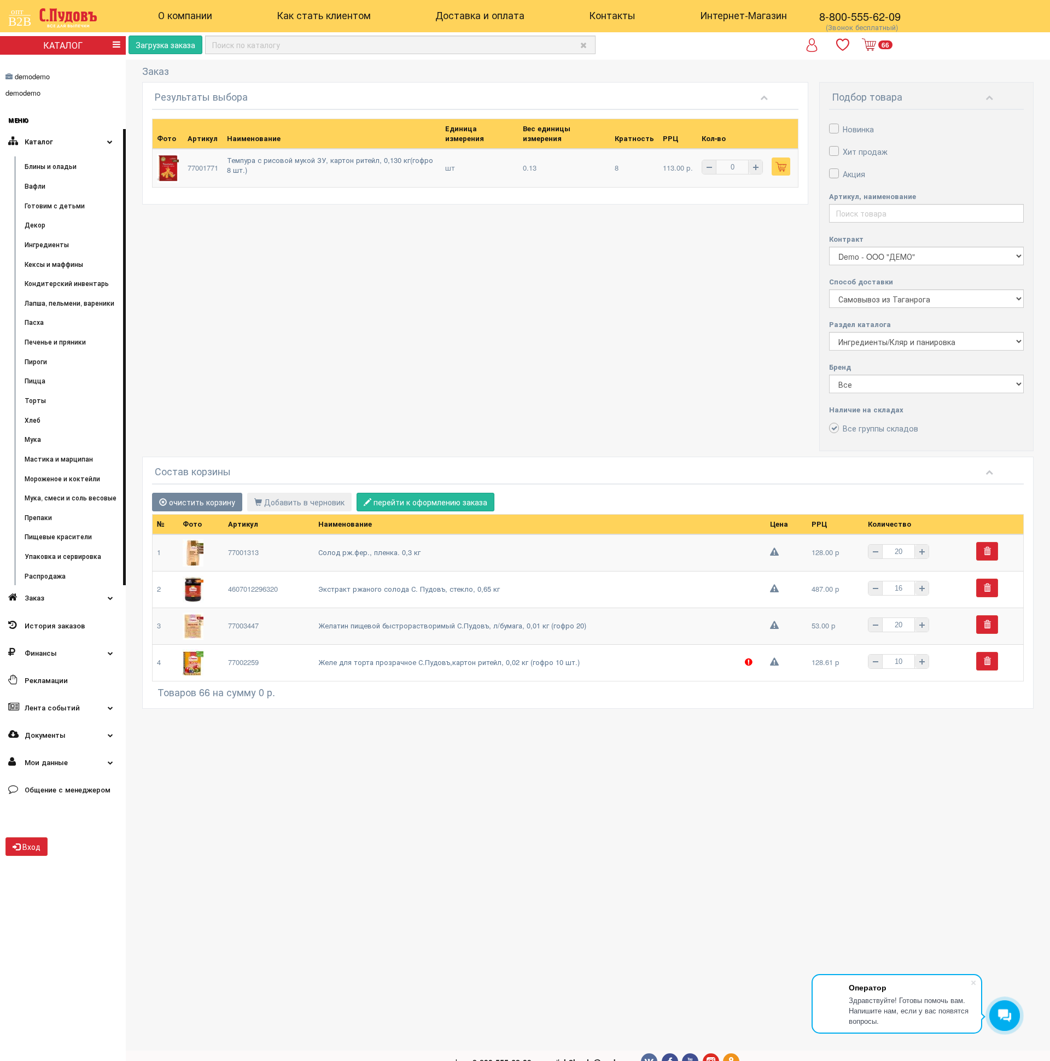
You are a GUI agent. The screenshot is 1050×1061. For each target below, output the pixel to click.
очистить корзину (201, 502)
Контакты (612, 15)
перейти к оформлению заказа (429, 502)
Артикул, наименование (872, 196)
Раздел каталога (860, 324)
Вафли (35, 185)
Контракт (846, 239)
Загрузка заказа (165, 44)
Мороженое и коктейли (62, 478)
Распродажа (45, 575)
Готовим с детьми (55, 205)
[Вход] (812, 49)
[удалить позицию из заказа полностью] (987, 551)
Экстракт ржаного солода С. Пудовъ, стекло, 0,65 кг (409, 589)
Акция (854, 173)
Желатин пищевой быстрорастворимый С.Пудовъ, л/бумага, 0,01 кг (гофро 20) (452, 625)
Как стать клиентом (324, 15)
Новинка (858, 129)
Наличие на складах (866, 409)
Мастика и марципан (59, 458)
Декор (35, 224)
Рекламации (45, 680)
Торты (35, 400)
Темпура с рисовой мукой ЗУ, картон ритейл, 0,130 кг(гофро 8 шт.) (330, 165)
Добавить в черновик (303, 502)
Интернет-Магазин (743, 15)
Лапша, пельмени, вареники (69, 302)
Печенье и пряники (55, 341)
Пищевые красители (58, 536)
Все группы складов (880, 428)
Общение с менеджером (66, 789)
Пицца (35, 380)
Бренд (840, 367)
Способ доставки (861, 281)
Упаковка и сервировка (63, 556)
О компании (185, 15)
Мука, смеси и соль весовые (70, 497)
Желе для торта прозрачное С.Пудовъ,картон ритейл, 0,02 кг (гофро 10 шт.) (449, 662)
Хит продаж (865, 151)
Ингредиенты (47, 244)
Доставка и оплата (479, 15)
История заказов (53, 625)
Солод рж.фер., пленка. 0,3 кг (369, 552)
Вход (30, 846)
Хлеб (32, 419)
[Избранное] (844, 45)
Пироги (36, 361)
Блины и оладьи (51, 166)
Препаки (38, 517)
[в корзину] (781, 167)
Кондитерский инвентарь (67, 283)
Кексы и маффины (54, 264)
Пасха (34, 322)
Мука (33, 439)
